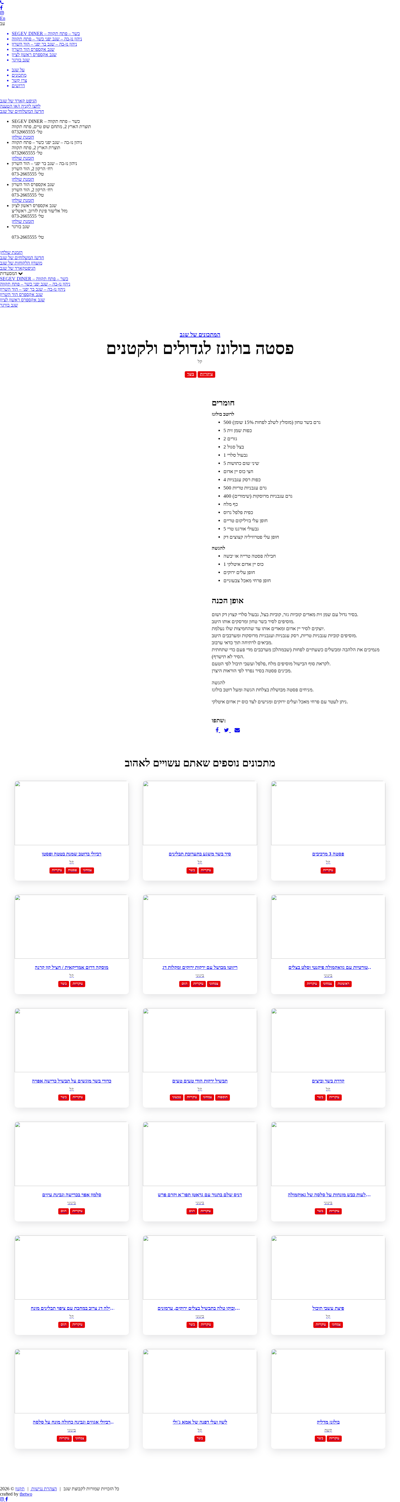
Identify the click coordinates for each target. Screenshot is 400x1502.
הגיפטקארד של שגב (17, 268)
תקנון (20, 1488)
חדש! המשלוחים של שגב (22, 111)
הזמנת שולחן (11, 252)
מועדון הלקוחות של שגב (21, 262)
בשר (190, 374)
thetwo (26, 1493)
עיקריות (206, 374)
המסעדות (35, 289)
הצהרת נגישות (43, 1488)
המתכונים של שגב (200, 334)
